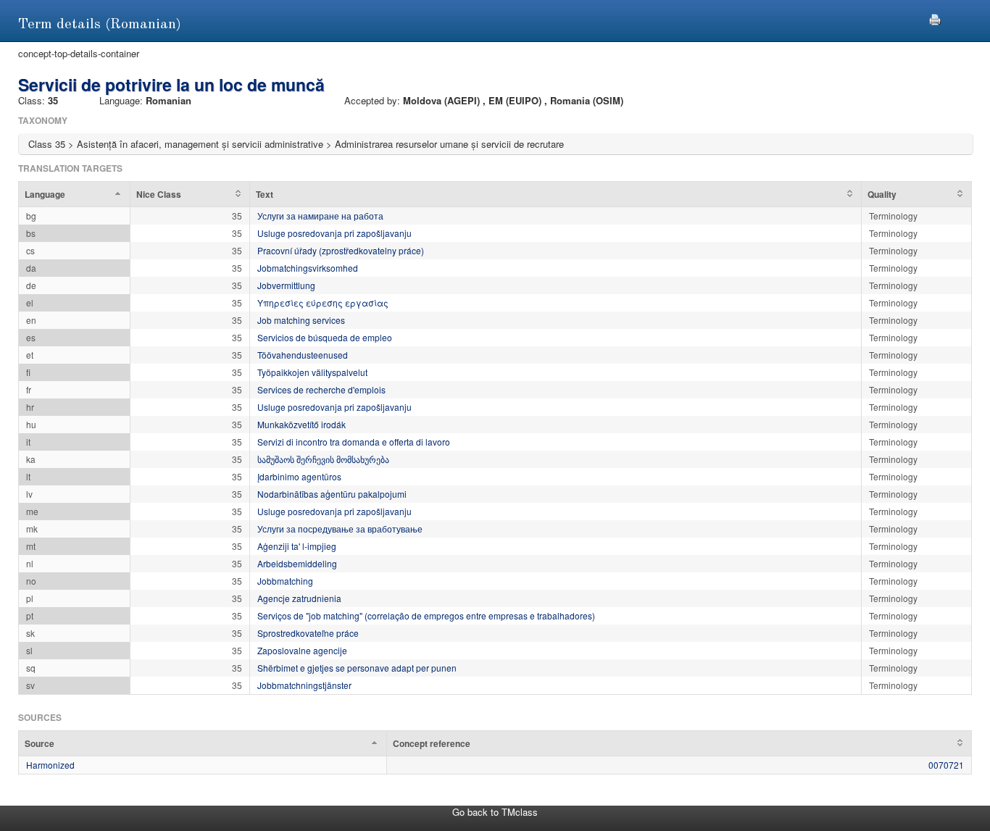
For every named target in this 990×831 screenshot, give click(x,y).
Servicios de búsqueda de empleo (324, 337)
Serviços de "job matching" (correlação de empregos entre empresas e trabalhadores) (426, 615)
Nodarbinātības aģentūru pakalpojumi (332, 494)
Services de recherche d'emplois (321, 389)
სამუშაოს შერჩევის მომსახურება (323, 459)
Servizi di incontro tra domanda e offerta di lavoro (353, 441)
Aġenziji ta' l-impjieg (296, 546)
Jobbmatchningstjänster (304, 685)
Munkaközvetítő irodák (301, 424)
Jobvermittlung (286, 285)
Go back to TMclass (495, 812)
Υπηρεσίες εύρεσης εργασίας (322, 302)
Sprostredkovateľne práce (308, 633)
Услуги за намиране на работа (320, 215)
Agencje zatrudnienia (299, 598)
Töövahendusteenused (302, 354)
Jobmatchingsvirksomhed (307, 268)
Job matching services (301, 320)
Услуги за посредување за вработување (340, 528)
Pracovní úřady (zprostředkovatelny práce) (340, 250)
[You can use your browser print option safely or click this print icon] (935, 18)
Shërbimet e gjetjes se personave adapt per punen (357, 667)
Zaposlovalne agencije (302, 650)
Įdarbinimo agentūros (299, 476)
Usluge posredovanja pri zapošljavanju (334, 233)
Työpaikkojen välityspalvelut (312, 372)
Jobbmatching (285, 581)
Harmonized (50, 765)
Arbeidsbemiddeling (297, 563)
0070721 (946, 765)
